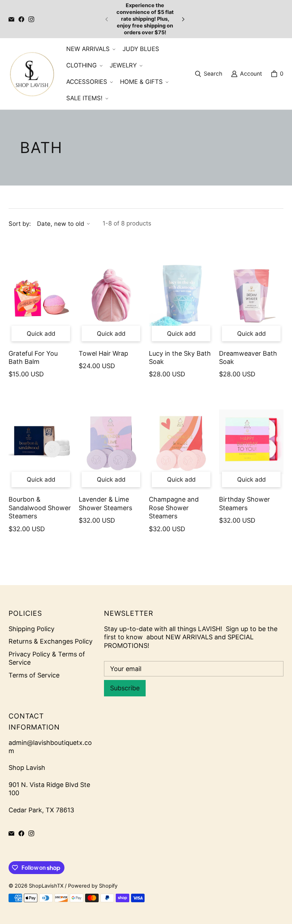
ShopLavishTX (46, 886)
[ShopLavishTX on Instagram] (31, 19)
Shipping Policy (31, 629)
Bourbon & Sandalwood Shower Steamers (40, 508)
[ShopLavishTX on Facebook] (21, 19)
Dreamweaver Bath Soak (248, 357)
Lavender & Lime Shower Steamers (105, 503)
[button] (90, 49)
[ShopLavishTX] (32, 74)
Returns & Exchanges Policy (51, 641)
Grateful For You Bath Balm (33, 357)
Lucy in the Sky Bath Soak (180, 357)
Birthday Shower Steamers (244, 503)
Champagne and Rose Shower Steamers (174, 508)
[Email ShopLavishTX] (11, 19)
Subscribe (125, 688)
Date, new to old (60, 223)
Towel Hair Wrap (103, 353)
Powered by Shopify (93, 886)
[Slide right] (183, 19)
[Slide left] (107, 19)
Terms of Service (34, 675)
